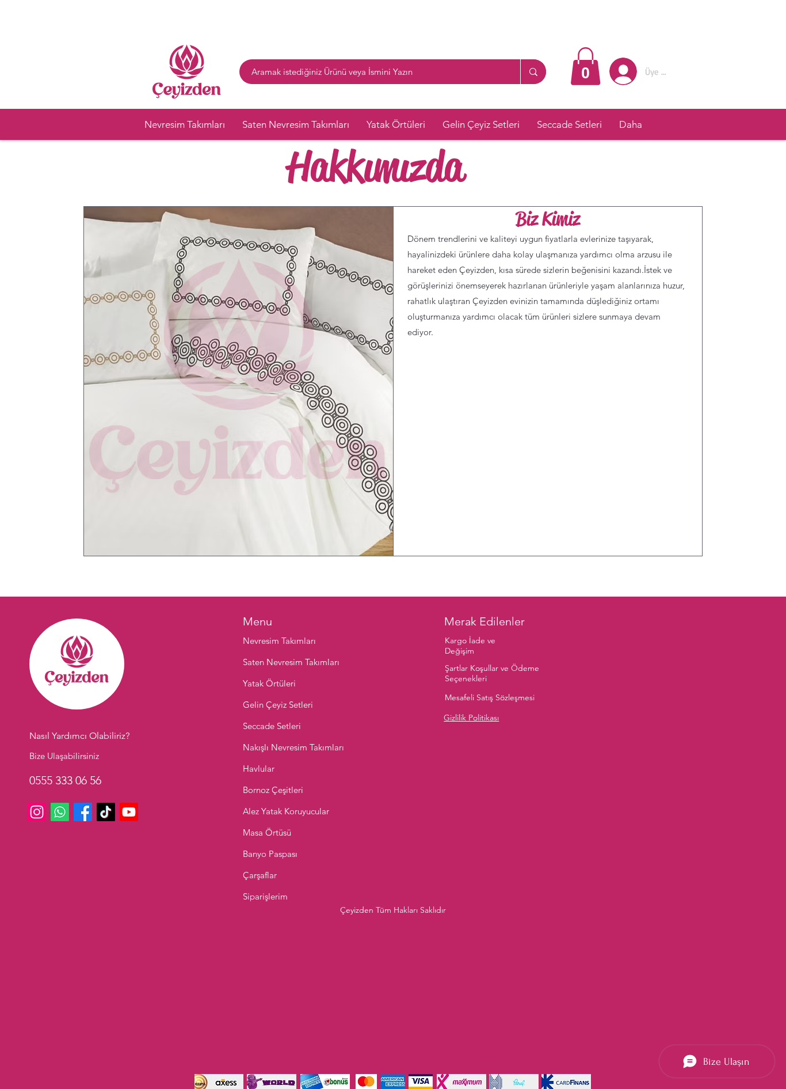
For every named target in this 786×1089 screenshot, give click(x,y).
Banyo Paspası (270, 853)
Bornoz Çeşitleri (273, 789)
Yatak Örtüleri (269, 683)
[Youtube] (129, 812)
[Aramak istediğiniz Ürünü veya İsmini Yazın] (533, 71)
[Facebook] (83, 812)
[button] (585, 66)
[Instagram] (37, 812)
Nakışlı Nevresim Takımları (293, 747)
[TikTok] (106, 812)
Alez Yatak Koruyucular (286, 811)
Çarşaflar (260, 875)
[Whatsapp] (60, 812)
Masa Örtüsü (267, 832)
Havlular (258, 768)
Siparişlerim (265, 896)
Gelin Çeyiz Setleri (278, 704)
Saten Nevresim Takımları (291, 662)
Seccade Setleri (272, 725)
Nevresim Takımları (279, 640)
